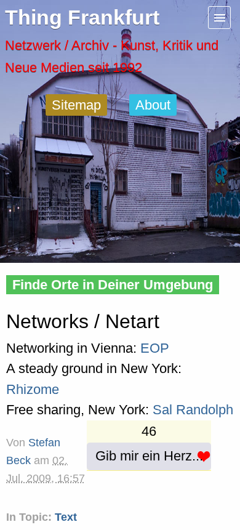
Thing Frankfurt (82, 17)
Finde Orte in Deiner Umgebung (112, 284)
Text (66, 517)
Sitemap (76, 105)
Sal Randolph (193, 409)
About (152, 105)
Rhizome (32, 389)
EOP (154, 348)
